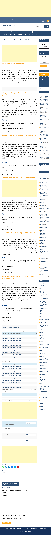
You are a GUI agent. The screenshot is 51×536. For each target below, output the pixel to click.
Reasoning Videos (44, 374)
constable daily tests (44, 208)
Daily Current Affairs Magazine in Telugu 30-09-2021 (44, 146)
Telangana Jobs (43, 391)
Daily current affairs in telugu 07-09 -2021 (11, 350)
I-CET (41, 349)
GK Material (42, 220)
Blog (26, 34)
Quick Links (44, 21)
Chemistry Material (44, 207)
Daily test (42, 211)
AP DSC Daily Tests (44, 289)
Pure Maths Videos (44, 373)
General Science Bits (44, 217)
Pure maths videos (44, 248)
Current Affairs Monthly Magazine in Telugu (44, 325)
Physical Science (43, 362)
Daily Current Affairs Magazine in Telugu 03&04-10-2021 (44, 110)
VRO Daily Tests (43, 276)
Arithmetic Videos (43, 200)
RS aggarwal (42, 256)
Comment (4, 495)
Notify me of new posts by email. (12, 518)
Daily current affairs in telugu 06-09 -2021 (11, 347)
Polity (41, 364)
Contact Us (30, 34)
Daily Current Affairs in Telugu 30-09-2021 (11, 327)
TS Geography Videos (44, 392)
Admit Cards (42, 175)
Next (35, 359)
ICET (41, 350)
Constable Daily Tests (44, 319)
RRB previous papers (44, 254)
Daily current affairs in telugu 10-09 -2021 (11, 357)
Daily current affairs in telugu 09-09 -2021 (11, 354)
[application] (44, 46)
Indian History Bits (44, 236)
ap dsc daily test (43, 178)
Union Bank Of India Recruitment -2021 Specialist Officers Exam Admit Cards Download (44, 117)
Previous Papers (11, 34)
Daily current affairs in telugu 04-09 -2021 (11, 343)
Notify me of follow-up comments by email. (14, 515)
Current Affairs (10, 31)
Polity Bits (42, 243)
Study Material (36, 31)
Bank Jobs (42, 202)
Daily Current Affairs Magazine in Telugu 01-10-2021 (44, 123)
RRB (41, 377)
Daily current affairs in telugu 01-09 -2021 (11, 336)
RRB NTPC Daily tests (44, 251)
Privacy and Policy (44, 371)
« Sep (40, 88)
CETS (41, 316)
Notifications (43, 240)
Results (41, 249)
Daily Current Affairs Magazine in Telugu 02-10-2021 (44, 104)
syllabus (42, 259)
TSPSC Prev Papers (44, 270)
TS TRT (41, 400)
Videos (3, 34)
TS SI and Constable (44, 399)
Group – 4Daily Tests (44, 221)
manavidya (14, 42)
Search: (23, 331)
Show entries (6, 330)
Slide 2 (41, 385)
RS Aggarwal (42, 382)
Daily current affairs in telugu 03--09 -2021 (11, 340)
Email (15, 510)
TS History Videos (43, 395)
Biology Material (43, 204)
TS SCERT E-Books (44, 397)
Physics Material (43, 242)
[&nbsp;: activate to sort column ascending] (5, 394)
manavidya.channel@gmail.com (10, 19)
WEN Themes (36, 533)
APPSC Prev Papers (44, 195)
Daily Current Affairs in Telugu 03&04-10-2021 (10, 483)
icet (41, 226)
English (41, 337)
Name (4, 510)
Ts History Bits (43, 263)
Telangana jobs (43, 261)
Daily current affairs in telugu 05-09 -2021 (11, 345)
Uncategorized (43, 273)
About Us (37, 34)
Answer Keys (43, 176)
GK (41, 345)
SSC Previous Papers (44, 386)
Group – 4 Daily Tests (44, 347)
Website (28, 510)
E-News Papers (43, 334)
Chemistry (42, 317)
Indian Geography (43, 354)
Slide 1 (41, 383)
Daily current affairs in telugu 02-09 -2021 (11, 338)
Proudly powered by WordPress (18, 533)
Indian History (43, 358)
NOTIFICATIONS (27, 31)
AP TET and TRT (43, 302)
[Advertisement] (25, 8)
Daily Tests (18, 31)
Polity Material (43, 245)
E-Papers (42, 335)
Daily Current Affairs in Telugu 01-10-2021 (11, 89)
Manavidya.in (8, 26)
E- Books (20, 34)
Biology (41, 310)
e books (42, 212)
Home (4, 31)
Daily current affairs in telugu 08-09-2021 (11, 352)
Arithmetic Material (44, 307)
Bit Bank (44, 31)
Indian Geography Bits (44, 230)
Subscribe (43, 65)
